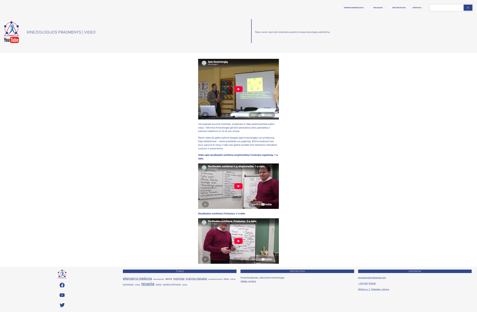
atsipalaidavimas (158, 279)
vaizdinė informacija (172, 284)
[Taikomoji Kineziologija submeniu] (365, 7)
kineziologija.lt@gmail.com (372, 277)
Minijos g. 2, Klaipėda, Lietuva (373, 289)
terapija (147, 284)
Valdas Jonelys (248, 281)
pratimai (232, 279)
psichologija (128, 284)
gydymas (178, 278)
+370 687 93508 (367, 283)
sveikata (137, 284)
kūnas (226, 279)
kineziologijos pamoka (215, 279)
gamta (168, 278)
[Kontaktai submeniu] (423, 7)
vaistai (159, 284)
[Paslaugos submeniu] (384, 7)
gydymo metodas (196, 278)
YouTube (184, 284)
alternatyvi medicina (137, 278)
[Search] (468, 8)
